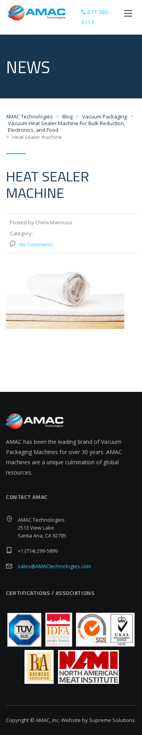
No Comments (36, 244)
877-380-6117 (95, 17)
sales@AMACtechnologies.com (54, 566)
